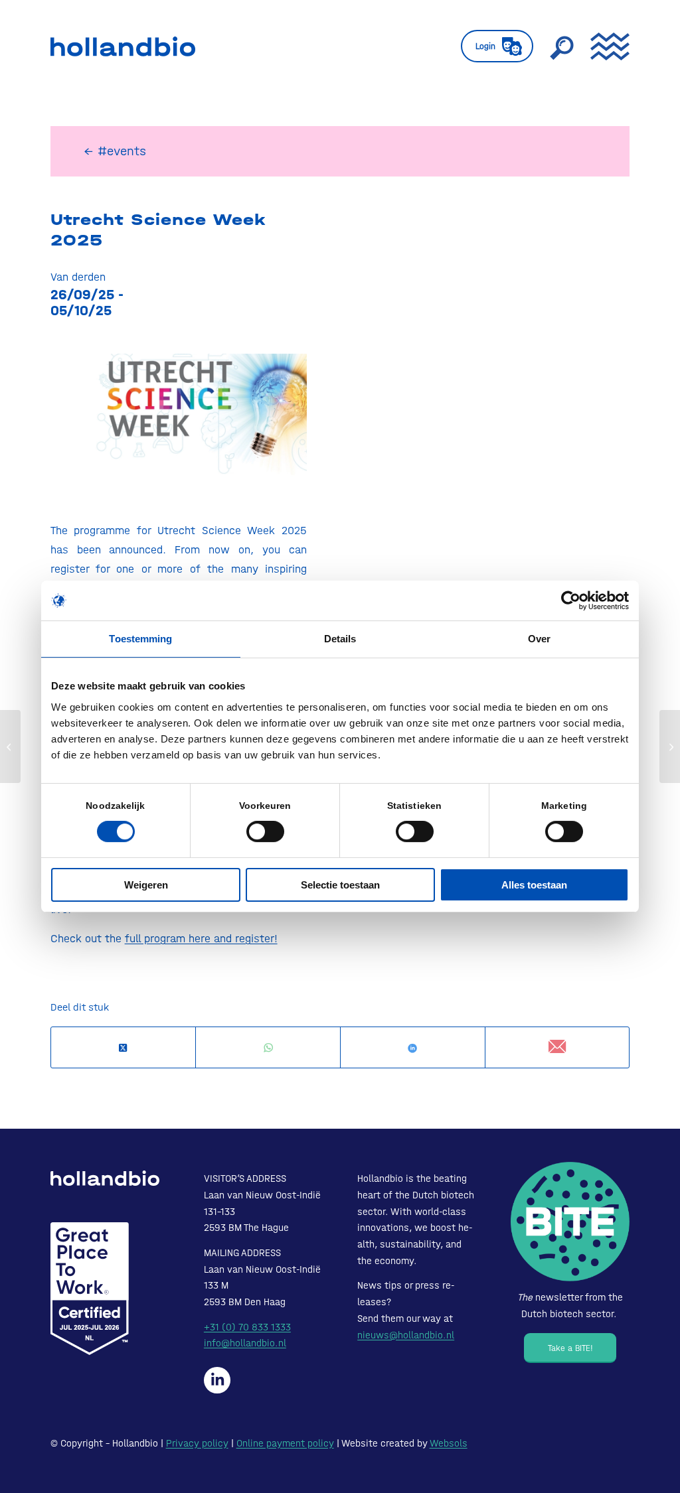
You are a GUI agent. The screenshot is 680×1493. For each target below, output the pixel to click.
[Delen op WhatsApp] (268, 1048)
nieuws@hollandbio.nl (405, 1335)
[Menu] (606, 46)
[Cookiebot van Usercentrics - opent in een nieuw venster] (571, 600)
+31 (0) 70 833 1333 (247, 1327)
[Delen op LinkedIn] (413, 1048)
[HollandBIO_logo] (122, 46)
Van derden (78, 276)
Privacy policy (197, 1443)
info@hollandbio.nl (245, 1343)
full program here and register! (201, 938)
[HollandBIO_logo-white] (104, 1178)
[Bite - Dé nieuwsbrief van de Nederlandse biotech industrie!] (570, 1221)
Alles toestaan (534, 884)
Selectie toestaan (340, 884)
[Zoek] (562, 46)
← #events (115, 151)
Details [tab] (340, 638)
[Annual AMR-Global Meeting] (10, 746)
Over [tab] (539, 638)
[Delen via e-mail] (557, 1047)
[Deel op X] (123, 1048)
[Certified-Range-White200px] (89, 1288)
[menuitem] (497, 46)
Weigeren (146, 884)
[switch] (265, 831)
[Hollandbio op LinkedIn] (217, 1380)
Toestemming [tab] (140, 638)
